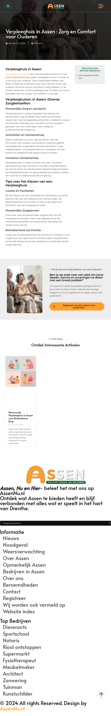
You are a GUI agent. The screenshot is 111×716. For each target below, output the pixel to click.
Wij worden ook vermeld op (34, 604)
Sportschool (16, 633)
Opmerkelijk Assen (24, 564)
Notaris (11, 640)
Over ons (13, 578)
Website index (19, 611)
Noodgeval (15, 544)
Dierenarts (15, 627)
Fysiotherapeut (19, 660)
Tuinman (12, 687)
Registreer (14, 598)
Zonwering (14, 680)
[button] (8, 6)
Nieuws (11, 538)
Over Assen (16, 558)
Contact (12, 591)
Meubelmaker (19, 667)
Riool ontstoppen (22, 647)
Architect (13, 673)
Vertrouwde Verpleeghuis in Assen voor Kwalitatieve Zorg (20, 417)
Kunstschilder (17, 693)
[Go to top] (101, 694)
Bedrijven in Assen (24, 571)
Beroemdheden (20, 584)
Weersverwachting (24, 551)
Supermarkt (16, 653)
